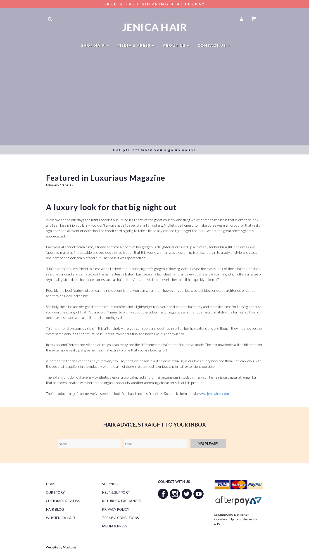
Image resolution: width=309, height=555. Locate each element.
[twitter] (187, 494)
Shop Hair (93, 45)
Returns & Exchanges (121, 501)
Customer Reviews (63, 501)
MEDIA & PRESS (114, 526)
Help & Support (116, 492)
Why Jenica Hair (60, 518)
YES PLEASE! (208, 443)
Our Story (55, 492)
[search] (50, 19)
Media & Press (134, 45)
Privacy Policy (115, 509)
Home (51, 484)
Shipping (110, 484)
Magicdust (69, 547)
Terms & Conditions (120, 518)
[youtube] (198, 494)
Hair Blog (55, 509)
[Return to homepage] (154, 27)
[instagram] (175, 494)
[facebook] (163, 494)
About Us (174, 45)
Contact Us (212, 45)
